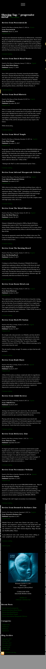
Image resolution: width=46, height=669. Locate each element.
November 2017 (7, 643)
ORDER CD (23, 597)
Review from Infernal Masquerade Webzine (21, 172)
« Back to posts (5, 545)
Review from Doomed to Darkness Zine (19, 508)
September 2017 (7, 639)
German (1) (5, 626)
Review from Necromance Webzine (17, 470)
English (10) (5, 624)
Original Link (6, 33)
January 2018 (6, 647)
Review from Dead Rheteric (14, 94)
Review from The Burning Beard (16, 248)
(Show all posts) (14, 17)
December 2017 (6, 645)
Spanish (31, 364)
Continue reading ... (7, 54)
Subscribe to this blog (10, 652)
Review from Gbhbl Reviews (14, 396)
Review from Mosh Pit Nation (15, 320)
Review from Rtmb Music (13, 360)
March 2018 (5, 649)
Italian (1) (5, 628)
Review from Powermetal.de (14, 23)
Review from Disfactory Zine (15, 434)
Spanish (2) (5, 631)
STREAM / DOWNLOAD (23, 600)
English (34, 63)
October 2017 (6, 641)
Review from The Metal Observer (17, 208)
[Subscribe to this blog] (2, 653)
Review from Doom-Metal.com (15, 284)
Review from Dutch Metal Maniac (17, 59)
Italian (31, 438)
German (32, 27)
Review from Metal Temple (14, 134)
